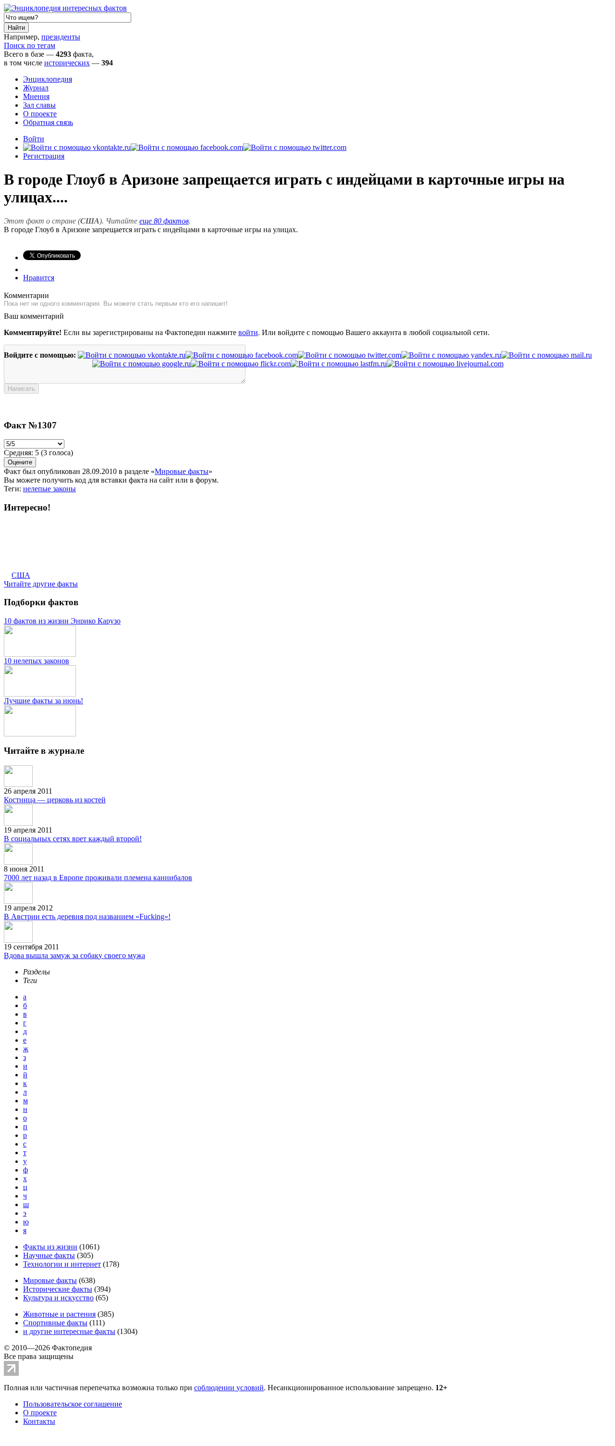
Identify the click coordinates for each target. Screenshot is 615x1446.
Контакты (39, 1421)
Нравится (38, 278)
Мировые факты (182, 471)
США (21, 575)
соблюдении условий (229, 1388)
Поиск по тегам (29, 45)
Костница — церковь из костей (55, 800)
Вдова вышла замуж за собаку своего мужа (74, 955)
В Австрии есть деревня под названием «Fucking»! (87, 916)
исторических (67, 63)
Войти (33, 139)
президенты (60, 37)
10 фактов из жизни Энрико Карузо (62, 621)
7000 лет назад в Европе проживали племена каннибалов (98, 877)
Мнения (36, 96)
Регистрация (43, 156)
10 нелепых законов (36, 661)
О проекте (40, 114)
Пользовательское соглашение (72, 1404)
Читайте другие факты (41, 584)
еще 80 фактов (164, 221)
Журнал (36, 88)
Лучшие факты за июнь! (43, 701)
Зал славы (39, 105)
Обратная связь (48, 122)
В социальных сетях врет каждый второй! (73, 839)
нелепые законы (49, 489)
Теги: (13, 489)
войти (248, 332)
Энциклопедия (47, 79)
